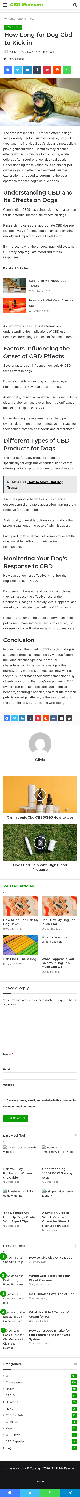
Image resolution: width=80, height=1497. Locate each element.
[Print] (69, 718)
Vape (9, 1428)
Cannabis (12, 1421)
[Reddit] (46, 718)
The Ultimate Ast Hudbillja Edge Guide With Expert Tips (19, 1217)
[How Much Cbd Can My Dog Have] (20, 906)
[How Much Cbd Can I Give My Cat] (14, 305)
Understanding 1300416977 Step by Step (57, 1173)
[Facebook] (7, 718)
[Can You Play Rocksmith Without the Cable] (20, 1155)
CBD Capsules (15, 1441)
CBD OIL (11, 1395)
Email (8, 1069)
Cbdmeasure (14, 1382)
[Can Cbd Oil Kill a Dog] (20, 945)
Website (8, 1084)
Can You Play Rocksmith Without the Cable (18, 1173)
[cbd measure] (26, 4)
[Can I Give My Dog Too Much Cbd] (59, 906)
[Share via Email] (61, 718)
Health (10, 1389)
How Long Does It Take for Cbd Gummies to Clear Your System (49, 1335)
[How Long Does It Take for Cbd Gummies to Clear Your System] (14, 1339)
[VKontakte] (53, 718)
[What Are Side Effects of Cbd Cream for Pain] (14, 1318)
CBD (9, 1375)
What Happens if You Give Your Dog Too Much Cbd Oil (58, 963)
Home (11, 18)
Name (8, 1054)
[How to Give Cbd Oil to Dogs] (14, 1263)
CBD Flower (13, 1434)
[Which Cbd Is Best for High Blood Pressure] (14, 1281)
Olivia (13, 52)
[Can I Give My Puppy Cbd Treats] (14, 285)
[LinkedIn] (22, 718)
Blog (8, 1448)
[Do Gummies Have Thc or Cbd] (14, 1299)
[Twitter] (14, 718)
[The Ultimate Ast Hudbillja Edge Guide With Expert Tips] (20, 1199)
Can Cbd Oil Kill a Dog (19, 959)
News (9, 1408)
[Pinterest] (38, 718)
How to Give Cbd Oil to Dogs (50, 1257)
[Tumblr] (30, 718)
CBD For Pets (25, 18)
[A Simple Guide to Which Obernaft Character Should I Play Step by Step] (59, 1199)
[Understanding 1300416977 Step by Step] (59, 1155)
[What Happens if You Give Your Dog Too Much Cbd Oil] (59, 945)
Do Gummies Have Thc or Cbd (51, 1294)
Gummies (12, 1402)
